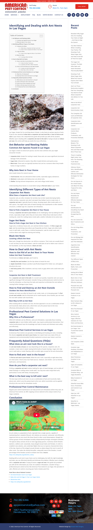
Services (14, 15)
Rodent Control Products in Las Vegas (75, 295)
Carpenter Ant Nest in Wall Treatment (29, 64)
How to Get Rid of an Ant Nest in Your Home (27, 61)
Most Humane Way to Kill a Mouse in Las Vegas (76, 303)
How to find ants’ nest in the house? (25, 81)
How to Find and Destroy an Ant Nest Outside (28, 66)
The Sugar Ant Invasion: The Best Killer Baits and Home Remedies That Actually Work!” (77, 66)
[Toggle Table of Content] (40, 35)
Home (7, 15)
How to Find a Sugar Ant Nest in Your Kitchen (31, 53)
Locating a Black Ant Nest (27, 57)
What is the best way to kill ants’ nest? (26, 85)
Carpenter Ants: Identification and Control (76, 123)
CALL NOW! (82, 6)
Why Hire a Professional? (23, 74)
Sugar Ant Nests (20, 51)
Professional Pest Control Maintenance (26, 86)
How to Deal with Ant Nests (20, 59)
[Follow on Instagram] (78, 15)
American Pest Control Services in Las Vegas (27, 75)
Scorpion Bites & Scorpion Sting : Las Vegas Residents (77, 372)
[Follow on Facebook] (69, 15)
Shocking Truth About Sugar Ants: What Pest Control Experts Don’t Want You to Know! (77, 78)
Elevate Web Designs (77, 526)
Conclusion (16, 89)
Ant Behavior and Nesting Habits (21, 38)
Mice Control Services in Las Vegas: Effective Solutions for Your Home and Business (77, 318)
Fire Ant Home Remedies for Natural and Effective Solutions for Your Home (76, 198)
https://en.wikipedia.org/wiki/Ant (21, 482)
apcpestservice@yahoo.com (29, 505)
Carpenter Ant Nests (22, 46)
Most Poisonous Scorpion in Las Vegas (76, 359)
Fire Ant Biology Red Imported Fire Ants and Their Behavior (77, 239)
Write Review (48, 15)
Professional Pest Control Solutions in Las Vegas (26, 72)
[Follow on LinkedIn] (73, 15)
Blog (39, 15)
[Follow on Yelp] (86, 15)
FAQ (33, 15)
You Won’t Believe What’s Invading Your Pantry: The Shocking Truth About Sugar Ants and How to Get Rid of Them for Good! (77, 52)
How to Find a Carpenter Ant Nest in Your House (31, 49)
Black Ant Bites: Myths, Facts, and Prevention (76, 267)
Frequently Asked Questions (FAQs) (22, 78)
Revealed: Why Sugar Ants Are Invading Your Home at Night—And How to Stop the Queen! (77, 38)
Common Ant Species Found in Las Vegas (26, 40)
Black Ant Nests (20, 55)
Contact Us (59, 15)
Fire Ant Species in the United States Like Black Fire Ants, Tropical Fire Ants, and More (77, 185)
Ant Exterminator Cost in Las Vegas (21, 475)
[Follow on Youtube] (82, 15)
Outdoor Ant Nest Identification (28, 68)
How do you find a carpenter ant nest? (26, 83)
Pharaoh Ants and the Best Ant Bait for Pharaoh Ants (77, 288)
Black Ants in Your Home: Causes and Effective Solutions (76, 280)
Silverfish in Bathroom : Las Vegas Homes (75, 403)
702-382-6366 (34, 8)
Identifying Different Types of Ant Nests (23, 44)
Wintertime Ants (15, 479)
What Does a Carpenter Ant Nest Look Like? (30, 48)
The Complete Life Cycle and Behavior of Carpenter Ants (77, 116)
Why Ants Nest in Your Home (24, 42)
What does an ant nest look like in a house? (27, 80)
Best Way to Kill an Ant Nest (27, 70)
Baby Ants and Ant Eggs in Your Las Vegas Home (25, 477)
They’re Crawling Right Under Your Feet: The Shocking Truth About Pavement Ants (76, 159)
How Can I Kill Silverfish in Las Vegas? (75, 395)
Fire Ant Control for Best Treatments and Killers (77, 222)
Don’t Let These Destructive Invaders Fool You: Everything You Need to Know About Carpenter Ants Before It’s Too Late (77, 92)
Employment (25, 15)
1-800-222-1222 (51, 1)
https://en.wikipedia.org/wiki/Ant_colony (21, 455)
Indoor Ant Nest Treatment (27, 63)
